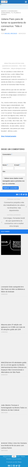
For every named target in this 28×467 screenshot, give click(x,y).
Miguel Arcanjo (11, 33)
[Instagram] (19, 194)
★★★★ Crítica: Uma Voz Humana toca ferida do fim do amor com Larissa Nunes (14, 445)
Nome (5, 165)
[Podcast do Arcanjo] (26, 194)
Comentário (7, 154)
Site (4, 171)
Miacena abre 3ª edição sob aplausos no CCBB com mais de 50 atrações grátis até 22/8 (13, 327)
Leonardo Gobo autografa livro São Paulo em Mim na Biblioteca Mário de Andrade (13, 289)
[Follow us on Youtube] (17, 194)
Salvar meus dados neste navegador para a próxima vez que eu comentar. (14, 180)
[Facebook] (21, 194)
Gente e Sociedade (9, 11)
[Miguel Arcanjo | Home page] (5, 2)
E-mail (17, 165)
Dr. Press (18, 462)
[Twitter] (24, 194)
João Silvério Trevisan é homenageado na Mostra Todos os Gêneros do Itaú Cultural (14, 407)
